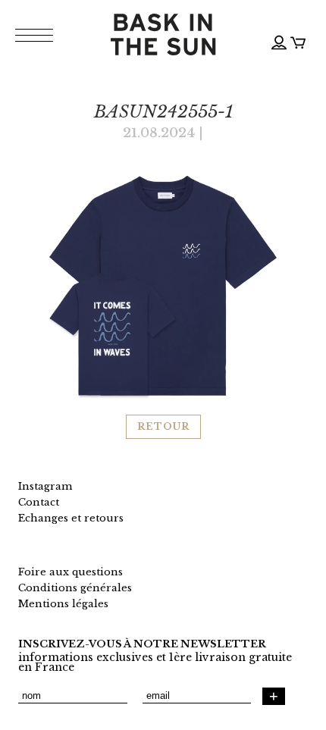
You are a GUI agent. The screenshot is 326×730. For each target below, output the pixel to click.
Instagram (45, 486)
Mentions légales (63, 604)
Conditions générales (75, 588)
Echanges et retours (71, 518)
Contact (38, 502)
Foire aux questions (70, 572)
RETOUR (163, 426)
